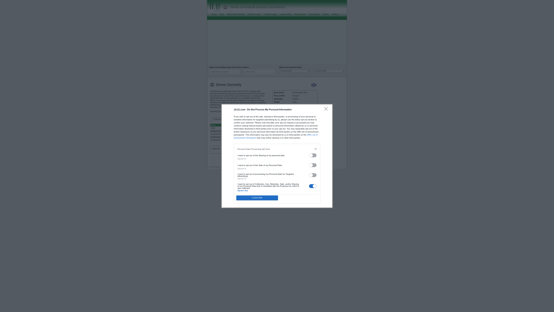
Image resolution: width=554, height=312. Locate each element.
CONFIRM (257, 198)
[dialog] (277, 156)
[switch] (313, 155)
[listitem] (277, 149)
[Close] (327, 110)
